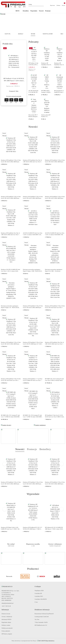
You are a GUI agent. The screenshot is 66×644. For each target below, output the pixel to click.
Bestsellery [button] (45, 449)
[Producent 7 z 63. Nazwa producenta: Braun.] (41, 576)
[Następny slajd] (62, 22)
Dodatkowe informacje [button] (42, 609)
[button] (18, 11)
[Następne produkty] (61, 464)
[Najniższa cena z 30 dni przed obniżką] (20, 86)
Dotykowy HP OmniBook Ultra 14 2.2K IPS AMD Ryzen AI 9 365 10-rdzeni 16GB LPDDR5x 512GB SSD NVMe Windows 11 (59, 64)
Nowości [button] (19, 449)
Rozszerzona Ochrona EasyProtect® (44, 613)
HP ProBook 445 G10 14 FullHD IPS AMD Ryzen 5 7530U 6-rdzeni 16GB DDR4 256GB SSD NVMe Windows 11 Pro (54, 528)
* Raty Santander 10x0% (41, 622)
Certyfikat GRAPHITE (41, 599)
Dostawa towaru (6, 613)
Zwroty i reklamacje (7, 616)
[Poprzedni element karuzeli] (1, 576)
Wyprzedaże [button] (33, 493)
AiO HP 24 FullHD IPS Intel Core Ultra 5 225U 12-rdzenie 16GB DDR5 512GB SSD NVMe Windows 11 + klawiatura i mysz (32, 234)
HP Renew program (7, 634)
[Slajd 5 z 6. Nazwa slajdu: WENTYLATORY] (33, 22)
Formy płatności (6, 631)
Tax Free (37, 619)
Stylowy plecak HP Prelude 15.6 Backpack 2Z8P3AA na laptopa (46, 115)
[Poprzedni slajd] (3, 22)
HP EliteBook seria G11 (41, 625)
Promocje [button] (32, 449)
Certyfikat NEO (39, 596)
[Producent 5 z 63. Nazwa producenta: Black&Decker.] (9, 576)
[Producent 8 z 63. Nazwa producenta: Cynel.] (57, 576)
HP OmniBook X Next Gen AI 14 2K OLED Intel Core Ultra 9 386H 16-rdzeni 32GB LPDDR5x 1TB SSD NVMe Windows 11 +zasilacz (55, 416)
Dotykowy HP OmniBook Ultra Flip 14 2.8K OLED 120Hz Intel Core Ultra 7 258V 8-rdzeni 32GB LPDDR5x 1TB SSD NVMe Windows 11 (10, 234)
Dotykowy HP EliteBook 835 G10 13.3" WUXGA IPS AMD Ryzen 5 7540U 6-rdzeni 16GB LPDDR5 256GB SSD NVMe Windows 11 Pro (32, 528)
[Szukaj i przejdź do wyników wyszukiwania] (43, 4)
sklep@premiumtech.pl (7, 603)
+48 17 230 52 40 (6, 606)
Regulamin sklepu (6, 622)
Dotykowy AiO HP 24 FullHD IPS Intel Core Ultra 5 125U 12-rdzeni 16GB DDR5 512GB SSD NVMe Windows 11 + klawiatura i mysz (11, 270)
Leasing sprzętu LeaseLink (42, 616)
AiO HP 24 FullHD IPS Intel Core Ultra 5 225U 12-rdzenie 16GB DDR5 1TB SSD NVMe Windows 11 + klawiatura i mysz (54, 234)
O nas (36, 602)
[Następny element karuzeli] (64, 576)
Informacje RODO (6, 619)
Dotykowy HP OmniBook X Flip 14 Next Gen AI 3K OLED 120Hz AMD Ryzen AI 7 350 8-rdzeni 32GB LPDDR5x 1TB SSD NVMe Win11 (11, 161)
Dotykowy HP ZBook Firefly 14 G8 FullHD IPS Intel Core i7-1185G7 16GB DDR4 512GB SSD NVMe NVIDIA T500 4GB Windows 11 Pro (11, 528)
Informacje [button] (5, 609)
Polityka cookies (6, 625)
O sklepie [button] (38, 586)
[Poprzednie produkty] (4, 464)
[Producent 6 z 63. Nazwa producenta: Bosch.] (25, 576)
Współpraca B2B (39, 590)
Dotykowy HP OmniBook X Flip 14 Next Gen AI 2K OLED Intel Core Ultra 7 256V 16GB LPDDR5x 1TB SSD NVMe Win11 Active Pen (55, 306)
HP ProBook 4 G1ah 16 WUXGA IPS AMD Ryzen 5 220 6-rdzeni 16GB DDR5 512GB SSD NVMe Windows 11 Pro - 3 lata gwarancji (13, 80)
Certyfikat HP (38, 593)
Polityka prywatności (7, 628)
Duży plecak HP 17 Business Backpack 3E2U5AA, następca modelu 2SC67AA (33, 115)
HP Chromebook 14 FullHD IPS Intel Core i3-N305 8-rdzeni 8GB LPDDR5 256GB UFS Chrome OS (59, 91)
